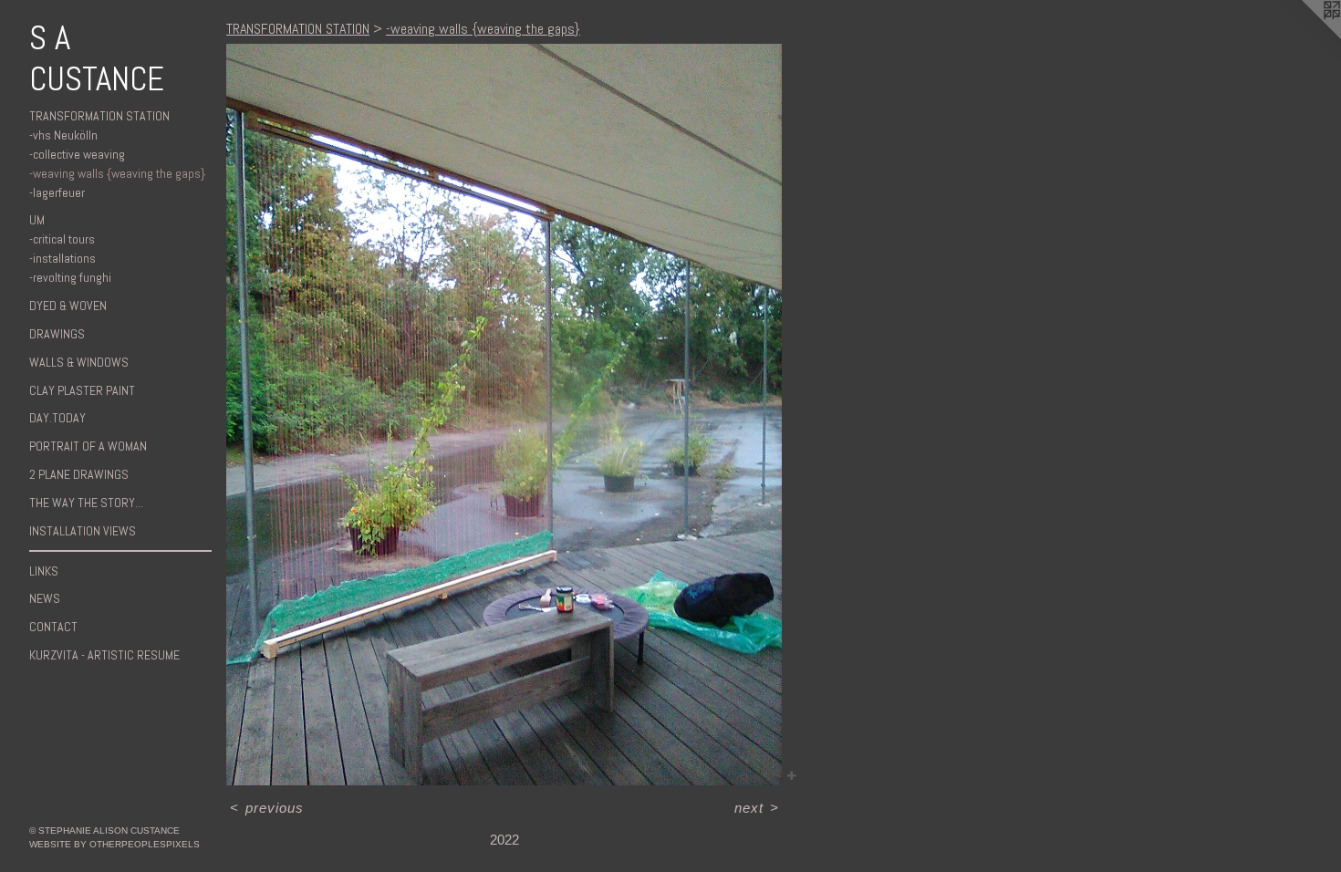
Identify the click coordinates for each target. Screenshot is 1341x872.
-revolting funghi (70, 277)
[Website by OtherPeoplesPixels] (1304, 36)
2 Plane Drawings (79, 474)
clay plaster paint (82, 390)
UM (37, 220)
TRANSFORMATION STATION (99, 116)
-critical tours (62, 239)
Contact (53, 626)
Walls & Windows (79, 362)
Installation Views (82, 531)
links (43, 571)
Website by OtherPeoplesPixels (114, 844)
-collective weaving (77, 154)
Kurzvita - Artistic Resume (104, 655)
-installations (62, 258)
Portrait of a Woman (88, 446)
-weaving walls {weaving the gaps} (117, 173)
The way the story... (86, 502)
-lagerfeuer (57, 192)
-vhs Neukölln (63, 135)
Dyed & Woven (68, 305)
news (44, 598)
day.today (57, 418)
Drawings (57, 334)
